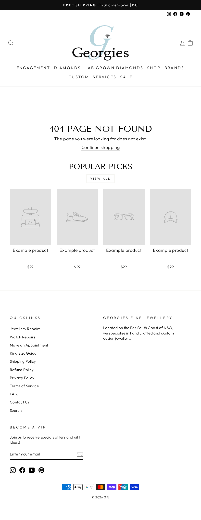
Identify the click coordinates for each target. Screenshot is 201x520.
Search (16, 410)
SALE (126, 76)
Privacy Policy (22, 377)
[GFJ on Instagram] (13, 470)
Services (104, 76)
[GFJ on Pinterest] (41, 470)
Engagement (33, 67)
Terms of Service (24, 386)
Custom (78, 76)
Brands (174, 67)
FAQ (13, 394)
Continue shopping (100, 147)
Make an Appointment (29, 345)
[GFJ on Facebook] (22, 470)
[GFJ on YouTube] (32, 470)
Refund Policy (22, 369)
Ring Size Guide (23, 353)
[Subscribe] (80, 454)
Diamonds (67, 67)
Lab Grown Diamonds (114, 67)
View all (100, 178)
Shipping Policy (23, 361)
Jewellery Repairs (25, 328)
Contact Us (19, 402)
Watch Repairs (22, 337)
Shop (154, 67)
